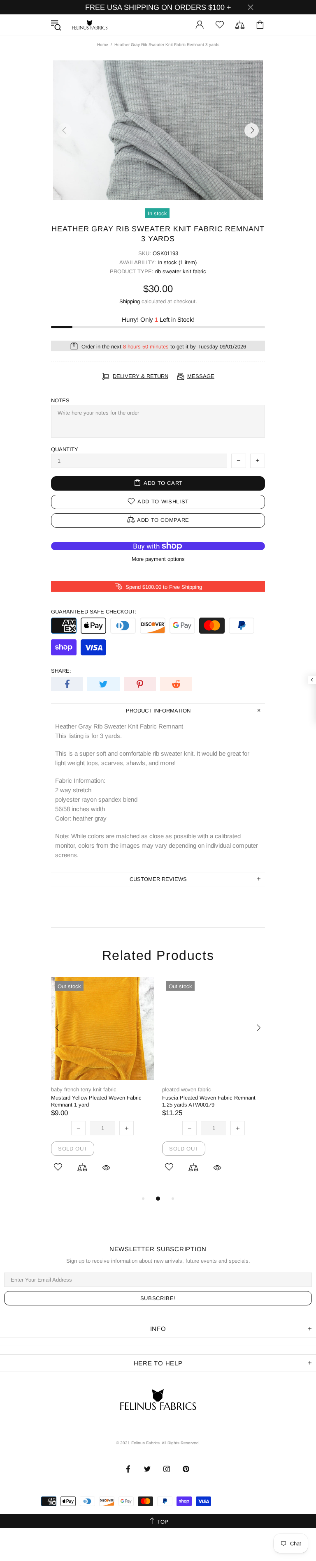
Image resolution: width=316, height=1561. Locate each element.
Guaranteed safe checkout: (94, 612)
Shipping (129, 301)
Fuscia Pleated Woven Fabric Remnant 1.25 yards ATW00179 (209, 1101)
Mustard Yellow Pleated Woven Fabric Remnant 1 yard (96, 1101)
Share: (61, 671)
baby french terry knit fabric (83, 1089)
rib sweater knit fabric (180, 271)
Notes (60, 400)
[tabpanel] (102, 1085)
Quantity (64, 449)
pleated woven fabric (186, 1089)
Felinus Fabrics (89, 24)
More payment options (158, 559)
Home (102, 44)
